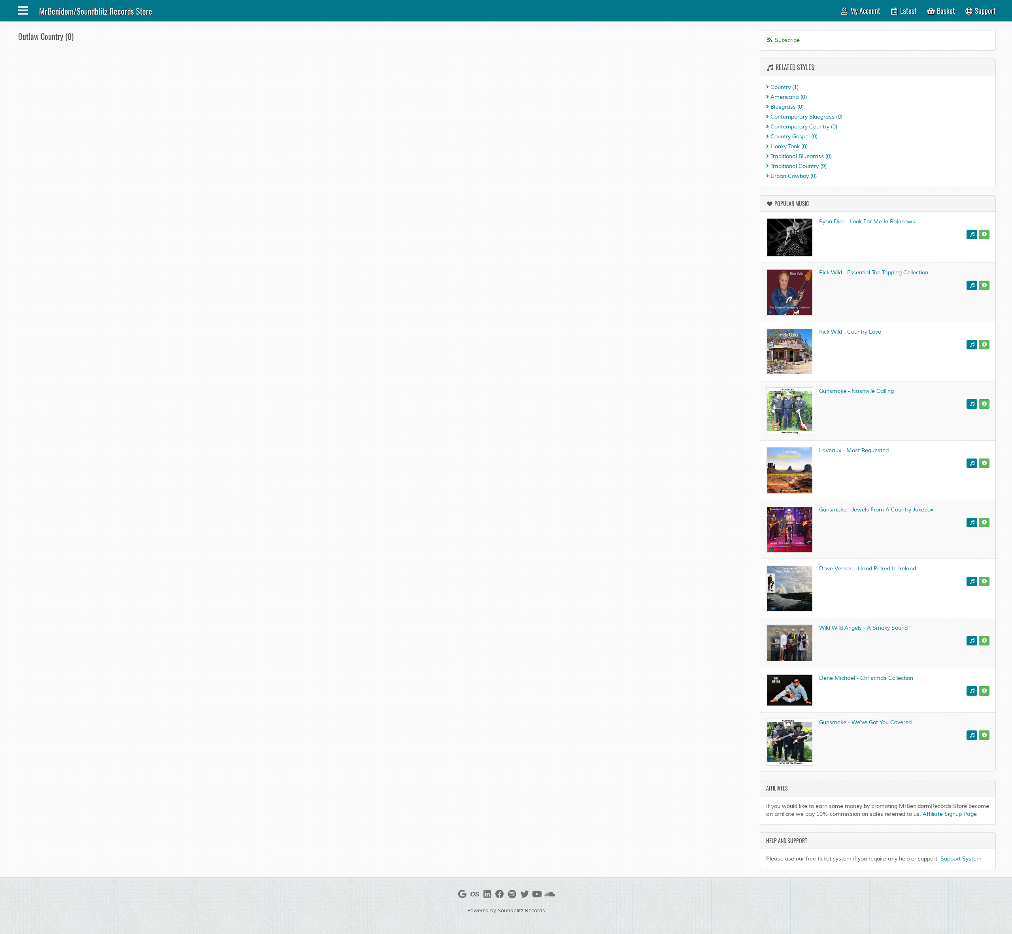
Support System (961, 858)
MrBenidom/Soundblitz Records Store (95, 11)
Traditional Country (798, 166)
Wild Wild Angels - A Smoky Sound (863, 628)
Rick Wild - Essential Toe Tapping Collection (873, 272)
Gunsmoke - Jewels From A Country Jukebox (876, 509)
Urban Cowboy (793, 176)
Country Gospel (793, 136)
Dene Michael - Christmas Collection (866, 678)
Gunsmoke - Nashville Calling (856, 391)
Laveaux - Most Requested (854, 450)
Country (784, 87)
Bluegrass (786, 107)
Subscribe (786, 40)
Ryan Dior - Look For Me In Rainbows (867, 221)
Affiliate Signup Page (950, 814)
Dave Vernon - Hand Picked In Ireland (867, 568)
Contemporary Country (803, 126)
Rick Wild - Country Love (850, 331)
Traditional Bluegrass (800, 156)
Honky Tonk (788, 146)
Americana (788, 97)
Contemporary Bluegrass (805, 116)
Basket (945, 11)
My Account (864, 11)
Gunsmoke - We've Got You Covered (865, 722)
